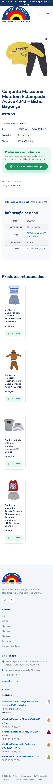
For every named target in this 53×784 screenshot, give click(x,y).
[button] (46, 39)
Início (4, 616)
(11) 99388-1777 (13, 675)
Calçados (6, 641)
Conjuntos (16, 185)
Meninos (6, 631)
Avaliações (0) (39, 201)
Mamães (6, 636)
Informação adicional (17, 201)
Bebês (5, 621)
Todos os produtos (11, 646)
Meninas (6, 626)
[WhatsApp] (12, 600)
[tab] (17, 203)
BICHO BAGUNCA (36, 248)
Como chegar (8, 681)
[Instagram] (5, 600)
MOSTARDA (33, 233)
